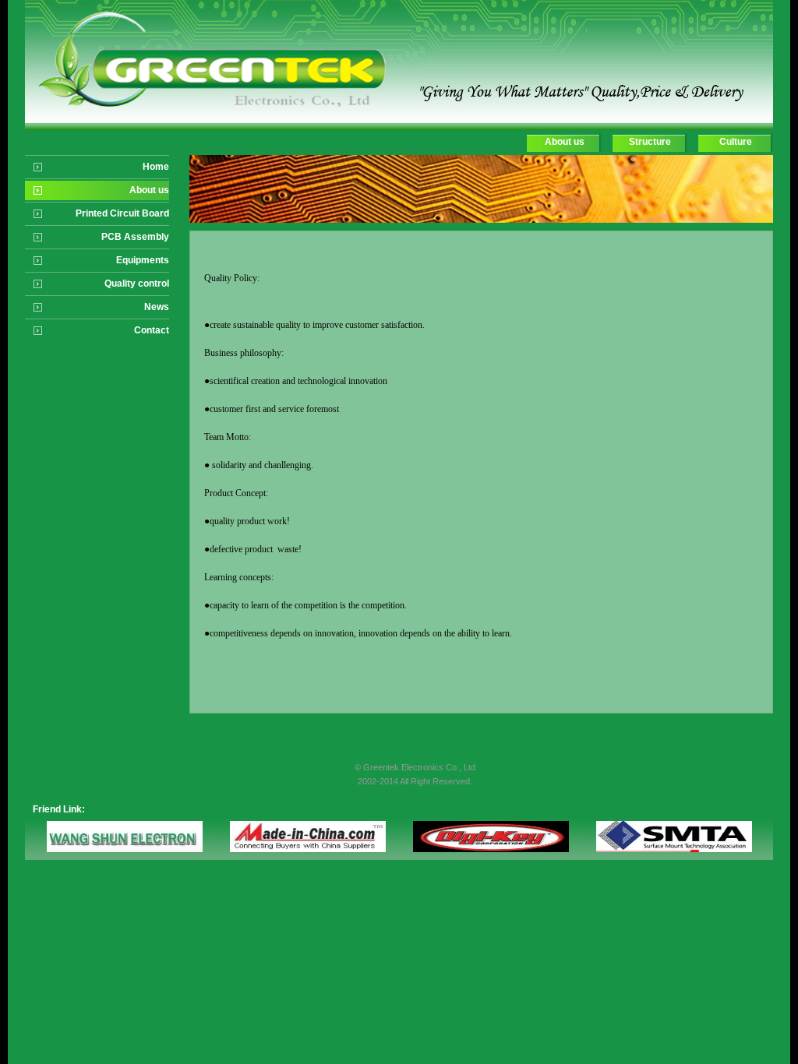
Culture (735, 141)
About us (564, 141)
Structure (650, 141)
